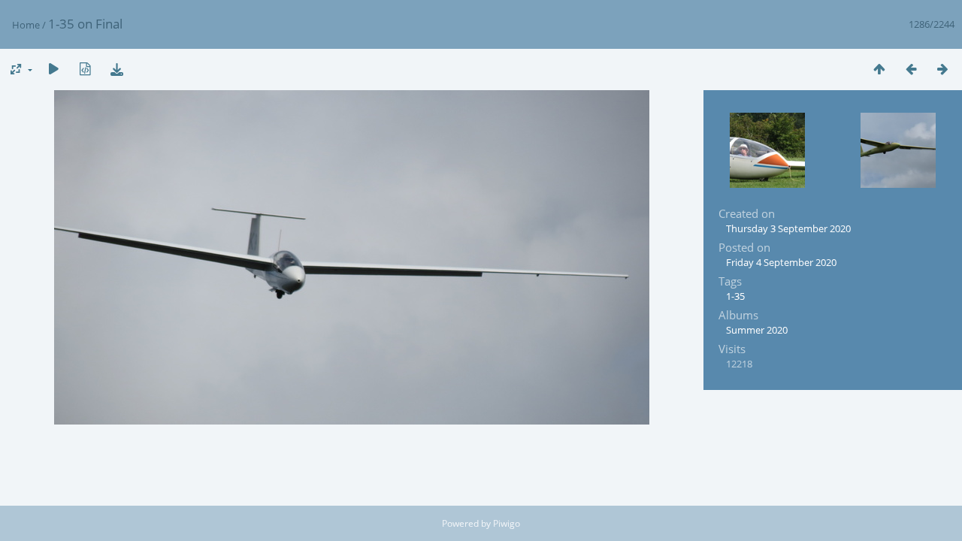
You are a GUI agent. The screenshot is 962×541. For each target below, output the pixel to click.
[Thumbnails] (879, 68)
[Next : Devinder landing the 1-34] (942, 68)
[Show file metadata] (85, 68)
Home (26, 25)
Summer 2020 (757, 330)
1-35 (735, 296)
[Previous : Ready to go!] (911, 68)
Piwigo (506, 523)
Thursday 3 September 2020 (788, 228)
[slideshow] (53, 68)
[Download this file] (116, 68)
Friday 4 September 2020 (781, 262)
